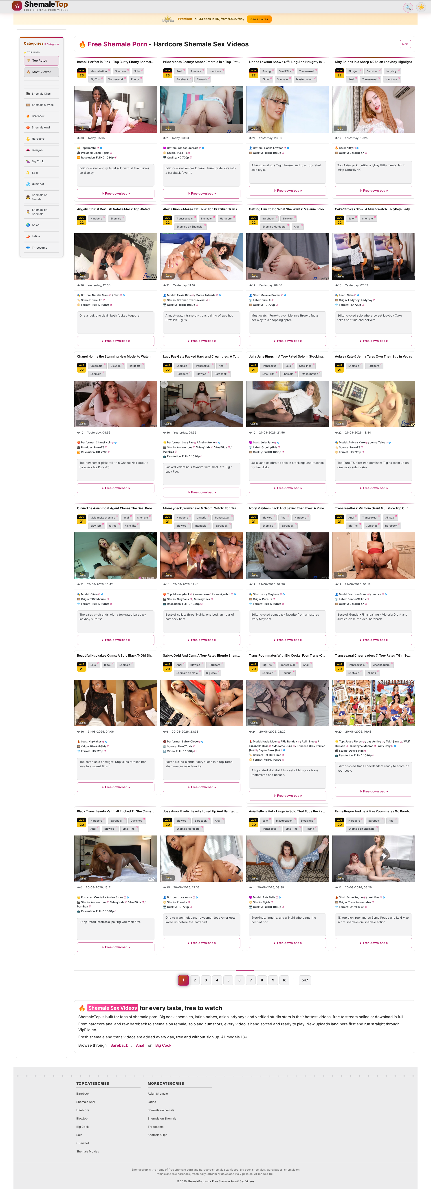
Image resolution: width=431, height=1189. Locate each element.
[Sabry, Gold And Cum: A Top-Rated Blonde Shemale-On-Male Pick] (201, 703)
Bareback (182, 79)
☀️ (421, 7)
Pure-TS (182, 152)
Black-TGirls (98, 746)
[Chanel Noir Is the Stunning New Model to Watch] (115, 404)
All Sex (389, 517)
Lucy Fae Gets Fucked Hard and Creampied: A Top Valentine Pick (201, 356)
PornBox (168, 451)
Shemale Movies (87, 1151)
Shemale (120, 71)
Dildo (265, 79)
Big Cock (211, 673)
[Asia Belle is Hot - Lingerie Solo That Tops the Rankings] (287, 858)
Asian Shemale (158, 1093)
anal (126, 517)
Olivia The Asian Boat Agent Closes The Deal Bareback (115, 508)
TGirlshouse (98, 599)
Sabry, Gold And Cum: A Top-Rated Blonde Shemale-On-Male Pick (201, 655)
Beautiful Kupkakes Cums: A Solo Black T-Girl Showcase (115, 655)
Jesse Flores (353, 741)
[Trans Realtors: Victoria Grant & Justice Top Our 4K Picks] (373, 555)
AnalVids (221, 447)
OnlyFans (183, 599)
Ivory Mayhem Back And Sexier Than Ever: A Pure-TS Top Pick (287, 508)
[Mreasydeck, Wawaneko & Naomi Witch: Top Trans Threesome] (201, 555)
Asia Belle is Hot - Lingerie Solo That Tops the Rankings (287, 811)
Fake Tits (130, 525)
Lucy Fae (188, 442)
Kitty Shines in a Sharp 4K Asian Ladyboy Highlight (373, 62)
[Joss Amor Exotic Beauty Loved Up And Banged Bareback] (201, 858)
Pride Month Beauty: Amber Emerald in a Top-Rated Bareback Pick (201, 62)
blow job (95, 525)
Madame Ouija (282, 745)
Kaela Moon (269, 741)
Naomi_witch (221, 594)
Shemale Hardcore (274, 226)
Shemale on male (187, 673)
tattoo (113, 525)
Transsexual (115, 79)
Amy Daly (384, 745)
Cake (350, 295)
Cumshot (372, 71)
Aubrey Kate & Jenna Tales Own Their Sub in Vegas (373, 356)
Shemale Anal (85, 1102)
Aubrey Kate (356, 442)
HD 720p (183, 157)
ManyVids (204, 447)
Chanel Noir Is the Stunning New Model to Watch (114, 356)
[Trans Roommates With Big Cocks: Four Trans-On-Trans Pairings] (287, 703)
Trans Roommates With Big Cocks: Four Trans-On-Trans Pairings (287, 655)
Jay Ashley (374, 741)
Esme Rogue (355, 897)
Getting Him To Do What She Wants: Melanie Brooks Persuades (287, 209)
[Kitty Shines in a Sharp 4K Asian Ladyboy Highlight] (373, 109)
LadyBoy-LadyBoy (360, 300)
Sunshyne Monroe (361, 745)
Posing (266, 71)
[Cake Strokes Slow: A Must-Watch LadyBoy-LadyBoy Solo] (373, 256)
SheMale (353, 673)
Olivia (94, 594)
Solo (137, 71)
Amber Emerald (188, 148)
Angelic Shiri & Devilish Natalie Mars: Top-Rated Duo (115, 209)
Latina (152, 1102)
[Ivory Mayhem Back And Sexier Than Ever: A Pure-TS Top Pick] (287, 555)
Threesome (156, 1126)
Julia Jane (267, 442)
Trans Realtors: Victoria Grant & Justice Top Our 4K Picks (373, 508)
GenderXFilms (356, 599)
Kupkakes (95, 741)
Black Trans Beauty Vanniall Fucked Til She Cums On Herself (115, 811)
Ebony (135, 79)
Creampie (96, 365)
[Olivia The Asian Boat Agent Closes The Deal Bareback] (115, 555)
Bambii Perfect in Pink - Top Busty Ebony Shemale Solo (115, 62)
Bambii (91, 148)
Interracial (201, 525)
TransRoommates (359, 902)
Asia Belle (268, 897)
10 (284, 980)
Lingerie (201, 517)
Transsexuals (184, 218)
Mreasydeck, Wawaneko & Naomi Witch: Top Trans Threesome (201, 508)
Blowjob (202, 79)
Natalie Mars (100, 295)
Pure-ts (267, 300)
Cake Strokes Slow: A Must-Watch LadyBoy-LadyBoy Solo (373, 209)
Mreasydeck (181, 594)
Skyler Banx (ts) (269, 750)
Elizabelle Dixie (258, 745)
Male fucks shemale (102, 517)
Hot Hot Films (272, 755)
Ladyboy (391, 71)
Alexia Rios (183, 295)
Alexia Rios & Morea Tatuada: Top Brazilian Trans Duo (201, 209)
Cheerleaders (381, 664)
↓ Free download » (115, 193)
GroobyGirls (269, 447)
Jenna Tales (377, 442)
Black (107, 664)
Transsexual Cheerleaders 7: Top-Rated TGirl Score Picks (373, 655)
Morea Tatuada (206, 295)
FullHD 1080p (105, 157)
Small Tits (285, 71)
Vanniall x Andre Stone (108, 897)
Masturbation (98, 71)
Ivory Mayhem (270, 594)
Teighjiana (392, 741)
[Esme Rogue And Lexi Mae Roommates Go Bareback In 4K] (373, 858)
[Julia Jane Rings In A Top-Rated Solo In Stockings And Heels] (287, 404)
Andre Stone (206, 442)
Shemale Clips (157, 1135)
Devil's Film (356, 750)
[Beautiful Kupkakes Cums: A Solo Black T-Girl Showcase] (115, 703)
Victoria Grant (357, 594)
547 (305, 980)
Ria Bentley (289, 741)
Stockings (305, 365)
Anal (179, 71)
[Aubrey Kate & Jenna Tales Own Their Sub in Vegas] (373, 404)
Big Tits (95, 79)
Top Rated (37, 60)
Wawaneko (202, 594)
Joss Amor (185, 897)
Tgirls (266, 902)
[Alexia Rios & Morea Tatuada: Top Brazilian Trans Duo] (201, 256)
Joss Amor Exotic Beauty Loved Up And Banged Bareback (201, 811)
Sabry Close (190, 741)
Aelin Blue (308, 741)
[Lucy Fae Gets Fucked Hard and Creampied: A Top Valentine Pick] (201, 404)
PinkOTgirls (185, 746)
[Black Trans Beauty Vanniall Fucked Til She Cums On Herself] (115, 858)
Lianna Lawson (273, 148)
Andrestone (184, 447)
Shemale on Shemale (189, 226)
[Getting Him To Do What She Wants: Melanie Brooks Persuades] (287, 256)
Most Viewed (39, 72)
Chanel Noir (103, 442)
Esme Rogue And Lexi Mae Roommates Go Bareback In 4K (373, 811)
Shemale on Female (161, 1110)
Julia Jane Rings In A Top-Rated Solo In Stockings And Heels (287, 356)
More (405, 44)
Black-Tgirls (101, 152)
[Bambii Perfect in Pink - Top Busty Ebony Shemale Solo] (115, 109)
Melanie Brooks (271, 295)
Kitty (350, 148)
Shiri (116, 295)
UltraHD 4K (357, 152)
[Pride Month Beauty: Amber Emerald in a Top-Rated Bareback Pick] (201, 109)
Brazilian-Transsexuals (192, 300)
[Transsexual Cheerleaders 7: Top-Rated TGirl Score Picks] (373, 703)
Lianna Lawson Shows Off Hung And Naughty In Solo (287, 62)
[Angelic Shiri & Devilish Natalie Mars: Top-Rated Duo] (115, 256)
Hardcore (215, 71)
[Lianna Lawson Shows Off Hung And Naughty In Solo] (287, 109)
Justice (376, 594)
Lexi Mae (373, 897)
